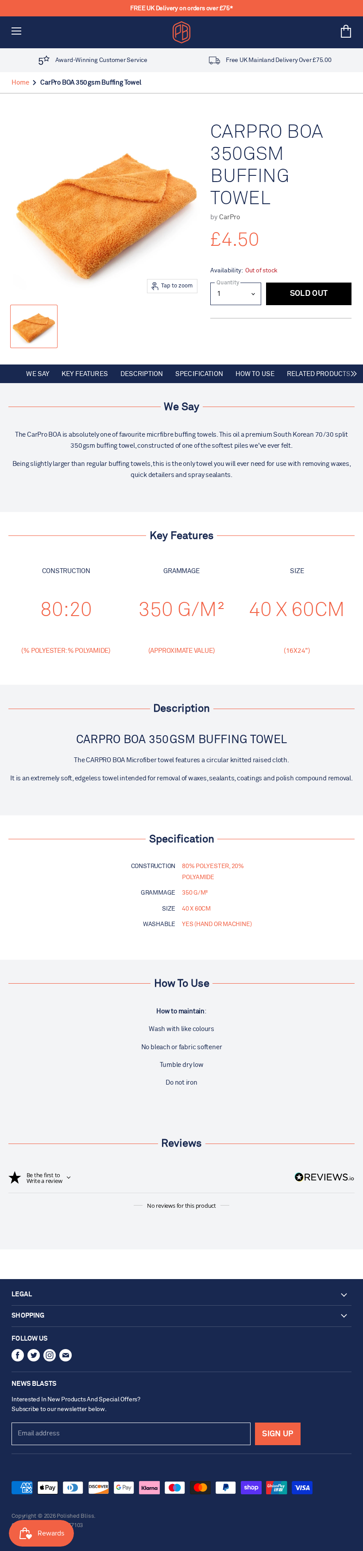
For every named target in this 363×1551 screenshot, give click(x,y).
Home (20, 82)
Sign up (277, 1434)
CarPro (229, 217)
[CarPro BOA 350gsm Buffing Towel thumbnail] (34, 326)
